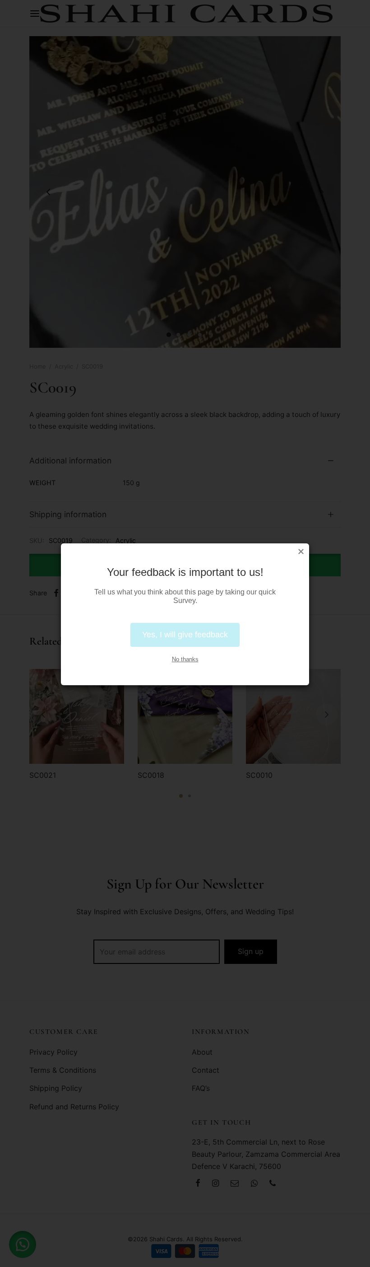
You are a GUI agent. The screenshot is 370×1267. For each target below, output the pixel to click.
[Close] (301, 551)
